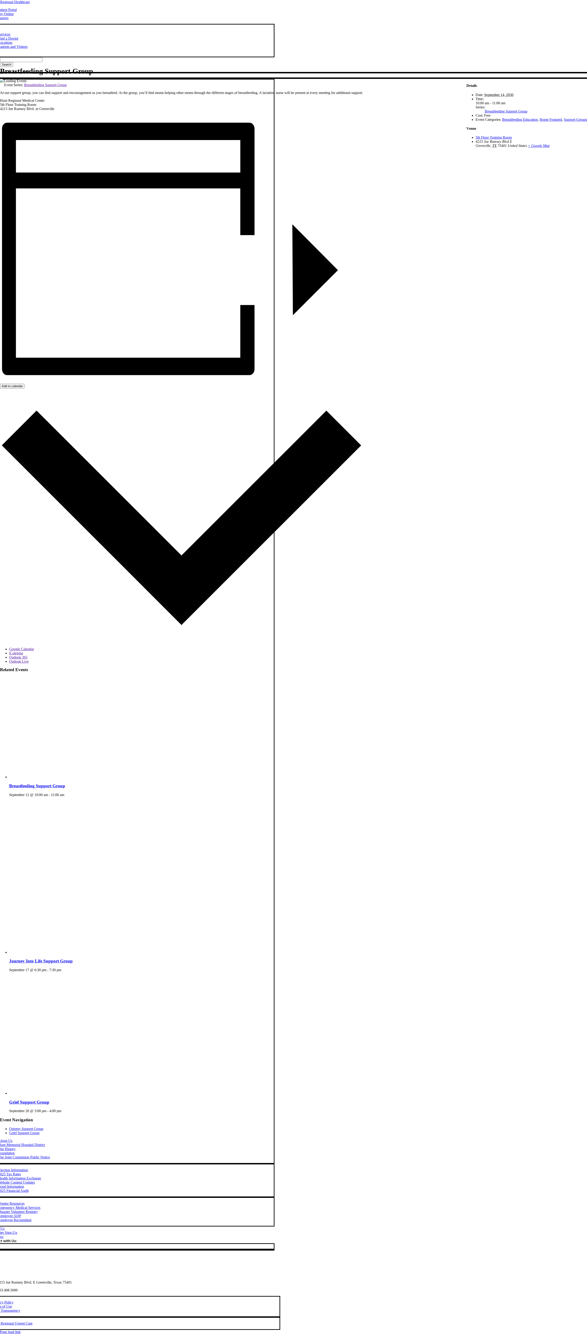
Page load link (10, 1332)
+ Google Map (539, 146)
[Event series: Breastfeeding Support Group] (66, 795)
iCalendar (16, 653)
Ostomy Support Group (26, 1129)
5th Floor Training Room (494, 137)
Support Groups (575, 119)
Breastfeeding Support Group (37, 785)
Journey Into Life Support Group (41, 961)
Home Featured (551, 119)
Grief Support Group (29, 1102)
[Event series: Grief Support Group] (63, 1111)
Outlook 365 (18, 657)
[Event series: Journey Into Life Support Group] (63, 970)
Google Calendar (21, 649)
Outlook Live (19, 661)
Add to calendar (12, 386)
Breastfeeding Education (520, 119)
